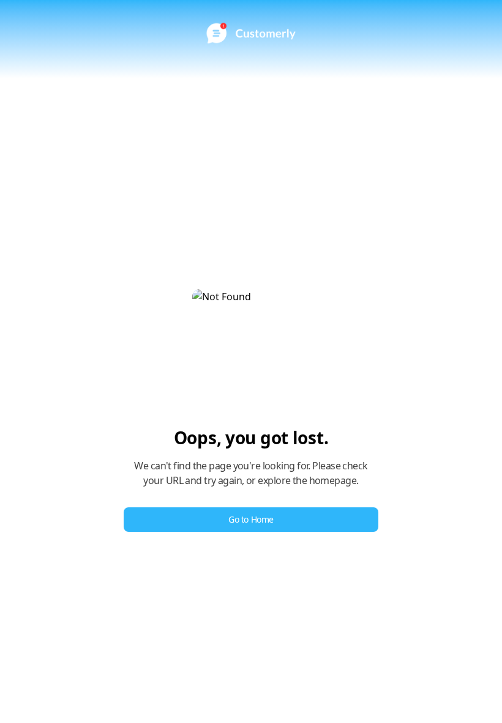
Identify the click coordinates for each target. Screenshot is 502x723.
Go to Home (251, 519)
